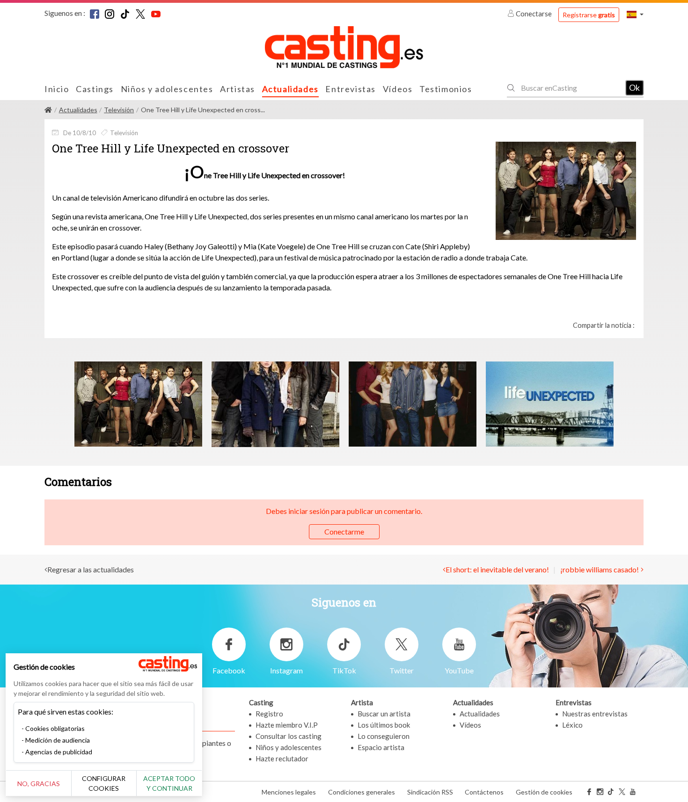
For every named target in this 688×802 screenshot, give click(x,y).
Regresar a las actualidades (90, 569)
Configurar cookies (103, 783)
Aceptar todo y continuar (169, 783)
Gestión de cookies (544, 792)
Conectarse (533, 13)
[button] (635, 14)
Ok (634, 87)
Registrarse (589, 15)
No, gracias (38, 784)
